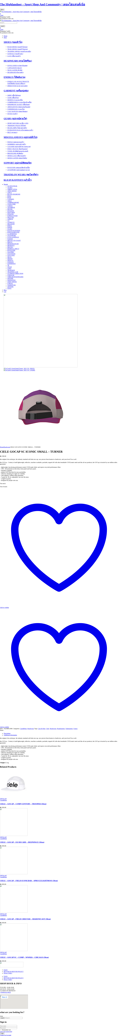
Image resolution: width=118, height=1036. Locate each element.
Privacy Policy (8, 973)
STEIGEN (10, 262)
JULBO (9, 229)
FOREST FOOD (12, 216)
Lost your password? (6, 1031)
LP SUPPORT (11, 235)
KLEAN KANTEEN (13, 230)
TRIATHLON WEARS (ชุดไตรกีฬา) (21, 174)
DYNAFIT (10, 211)
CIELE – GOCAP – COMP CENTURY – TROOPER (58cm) (23, 804)
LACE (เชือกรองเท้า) (14, 56)
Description (7, 733)
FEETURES (11, 212)
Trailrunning (69, 728)
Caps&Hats (23, 728)
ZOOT (9, 288)
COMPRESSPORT (13, 202)
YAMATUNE (11, 285)
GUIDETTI (10, 222)
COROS (9, 206)
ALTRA (9, 187)
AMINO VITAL (12, 189)
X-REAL (10, 283)
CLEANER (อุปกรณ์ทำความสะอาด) (19, 146)
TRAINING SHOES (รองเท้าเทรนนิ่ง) (19, 51)
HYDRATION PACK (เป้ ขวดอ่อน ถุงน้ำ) (20, 130)
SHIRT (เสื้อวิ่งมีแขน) (14, 95)
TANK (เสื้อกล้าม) (13, 97)
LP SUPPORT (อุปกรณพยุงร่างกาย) (18, 170)
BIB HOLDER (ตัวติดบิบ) (15, 153)
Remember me (6, 1030)
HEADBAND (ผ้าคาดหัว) (15, 72)
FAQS (5, 970)
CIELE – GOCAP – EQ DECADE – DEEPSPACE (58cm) (22, 842)
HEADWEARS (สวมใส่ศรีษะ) (18, 61)
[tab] (61, 733)
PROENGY (11, 245)
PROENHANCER (13, 244)
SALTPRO (10, 252)
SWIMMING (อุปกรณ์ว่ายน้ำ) (16, 144)
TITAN (9, 267)
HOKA (9, 225)
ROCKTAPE (11, 250)
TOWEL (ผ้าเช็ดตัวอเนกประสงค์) (17, 151)
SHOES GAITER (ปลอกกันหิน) (17, 158)
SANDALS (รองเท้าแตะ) (15, 53)
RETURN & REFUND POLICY (14, 971)
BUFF (9, 197)
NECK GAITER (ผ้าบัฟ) (14, 70)
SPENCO (10, 260)
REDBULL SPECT (13, 249)
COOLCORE (11, 204)
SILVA (9, 257)
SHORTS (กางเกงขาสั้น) (15, 100)
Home (2, 447)
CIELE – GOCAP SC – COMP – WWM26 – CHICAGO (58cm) (24, 957)
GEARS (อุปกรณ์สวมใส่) (15, 118)
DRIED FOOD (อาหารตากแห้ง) (17, 86)
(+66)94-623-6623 (5, 992)
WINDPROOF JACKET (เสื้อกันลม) (18, 104)
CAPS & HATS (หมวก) (14, 68)
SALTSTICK (11, 253)
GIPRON (10, 219)
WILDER (10, 278)
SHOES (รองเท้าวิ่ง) (13, 42)
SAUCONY (11, 255)
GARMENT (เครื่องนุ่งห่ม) (16, 90)
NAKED (10, 239)
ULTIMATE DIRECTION (15, 273)
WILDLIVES (11, 280)
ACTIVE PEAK (12, 186)
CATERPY (10, 199)
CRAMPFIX (11, 207)
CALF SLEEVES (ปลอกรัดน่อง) (17, 111)
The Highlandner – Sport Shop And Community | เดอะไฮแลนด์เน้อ (42, 4)
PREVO (9, 242)
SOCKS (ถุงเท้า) (12, 113)
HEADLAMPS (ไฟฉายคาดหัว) (17, 128)
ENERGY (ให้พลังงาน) (14, 77)
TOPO (9, 268)
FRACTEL (10, 217)
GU (8, 220)
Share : (2, 730)
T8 (8, 265)
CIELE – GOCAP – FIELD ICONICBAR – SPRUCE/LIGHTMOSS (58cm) (29, 881)
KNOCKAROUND (13, 232)
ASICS (9, 192)
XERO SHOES (12, 282)
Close (1, 15)
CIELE (9, 201)
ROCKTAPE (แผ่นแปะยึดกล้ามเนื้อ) (18, 167)
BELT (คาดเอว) (12, 132)
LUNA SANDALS (13, 237)
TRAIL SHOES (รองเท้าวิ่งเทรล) (17, 49)
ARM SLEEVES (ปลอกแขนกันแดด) (18, 107)
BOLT (9, 196)
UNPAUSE (10, 275)
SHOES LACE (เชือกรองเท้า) (16, 156)
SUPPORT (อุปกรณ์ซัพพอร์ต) (18, 163)
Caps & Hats (41, 728)
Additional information (10, 735)
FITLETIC (10, 214)
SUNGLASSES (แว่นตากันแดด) (17, 65)
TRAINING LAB (12, 272)
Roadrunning (61, 728)
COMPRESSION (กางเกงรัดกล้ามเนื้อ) (19, 102)
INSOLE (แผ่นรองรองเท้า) (15, 142)
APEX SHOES (12, 191)
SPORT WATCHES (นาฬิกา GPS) (17, 123)
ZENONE (10, 287)
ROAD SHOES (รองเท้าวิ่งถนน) (17, 47)
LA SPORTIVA (12, 234)
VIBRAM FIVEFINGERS (15, 277)
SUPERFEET (11, 263)
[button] (59, 13)
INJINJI (9, 227)
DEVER (9, 209)
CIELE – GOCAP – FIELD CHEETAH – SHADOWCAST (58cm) (25, 919)
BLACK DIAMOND (13, 194)
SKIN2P (9, 258)
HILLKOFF (11, 224)
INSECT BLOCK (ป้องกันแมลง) (17, 149)
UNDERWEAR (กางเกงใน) (16, 109)
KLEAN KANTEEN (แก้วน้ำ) (18, 180)
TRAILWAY (11, 270)
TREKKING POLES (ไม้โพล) (16, 125)
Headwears (7, 447)
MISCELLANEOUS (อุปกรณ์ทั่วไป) (20, 137)
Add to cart (3, 798)
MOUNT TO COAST (14, 240)
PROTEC (10, 247)
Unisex (75, 728)
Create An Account (5, 1035)
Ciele (47, 728)
